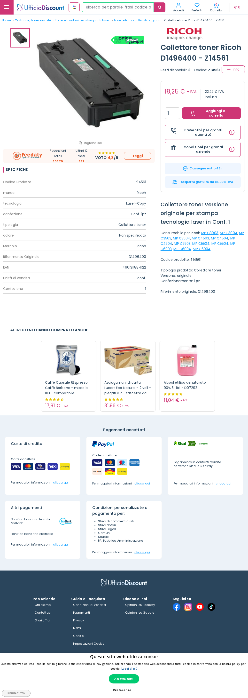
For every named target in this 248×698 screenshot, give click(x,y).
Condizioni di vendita (89, 605)
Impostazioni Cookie (88, 644)
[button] (124, 690)
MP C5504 (200, 243)
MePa (77, 628)
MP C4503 (200, 238)
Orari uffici (42, 620)
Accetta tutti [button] (123, 679)
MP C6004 (182, 248)
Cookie (78, 636)
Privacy (78, 620)
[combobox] (118, 7)
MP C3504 (181, 238)
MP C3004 (228, 232)
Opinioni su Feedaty (140, 605)
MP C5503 (182, 243)
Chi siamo (43, 605)
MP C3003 (209, 232)
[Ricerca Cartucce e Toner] (74, 7)
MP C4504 (220, 238)
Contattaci (43, 613)
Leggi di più (129, 668)
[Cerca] (159, 7)
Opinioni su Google (139, 613)
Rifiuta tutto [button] (16, 693)
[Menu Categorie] (7, 7)
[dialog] (124, 675)
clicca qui (61, 482)
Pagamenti (81, 613)
